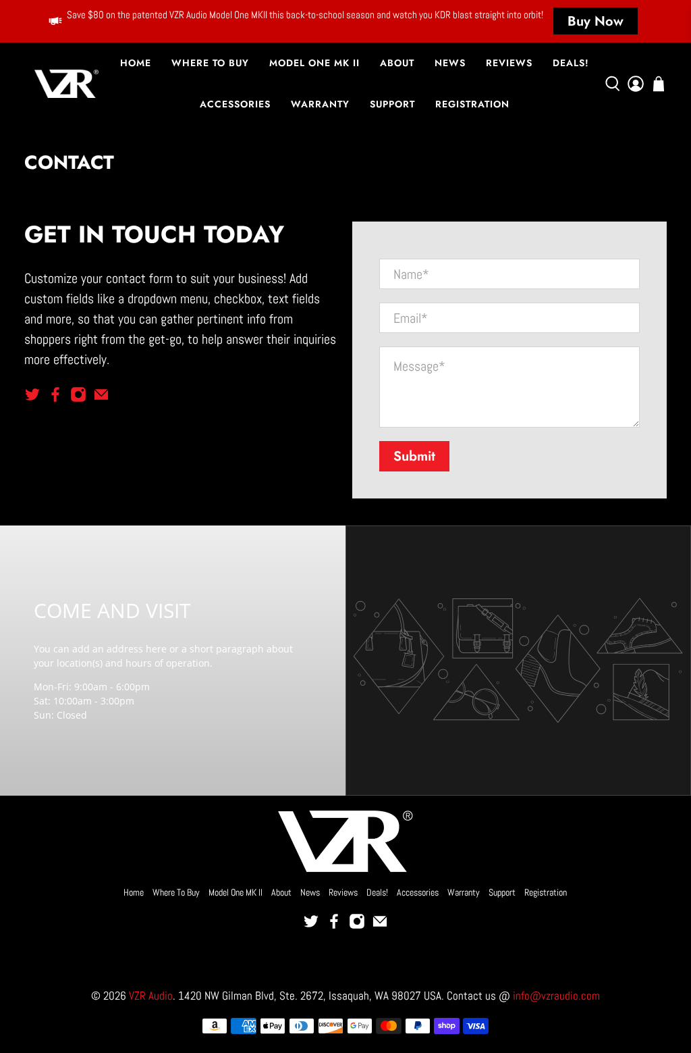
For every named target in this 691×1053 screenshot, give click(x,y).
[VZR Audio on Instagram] (78, 398)
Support (392, 104)
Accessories (235, 104)
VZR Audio (151, 996)
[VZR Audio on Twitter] (32, 398)
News (450, 63)
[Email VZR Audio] (101, 398)
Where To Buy (210, 63)
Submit (414, 456)
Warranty (320, 104)
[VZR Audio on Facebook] (55, 398)
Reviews (509, 63)
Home (135, 63)
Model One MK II (314, 63)
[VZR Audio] (66, 84)
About (397, 63)
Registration (472, 104)
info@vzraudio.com (556, 996)
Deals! (571, 63)
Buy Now (596, 21)
